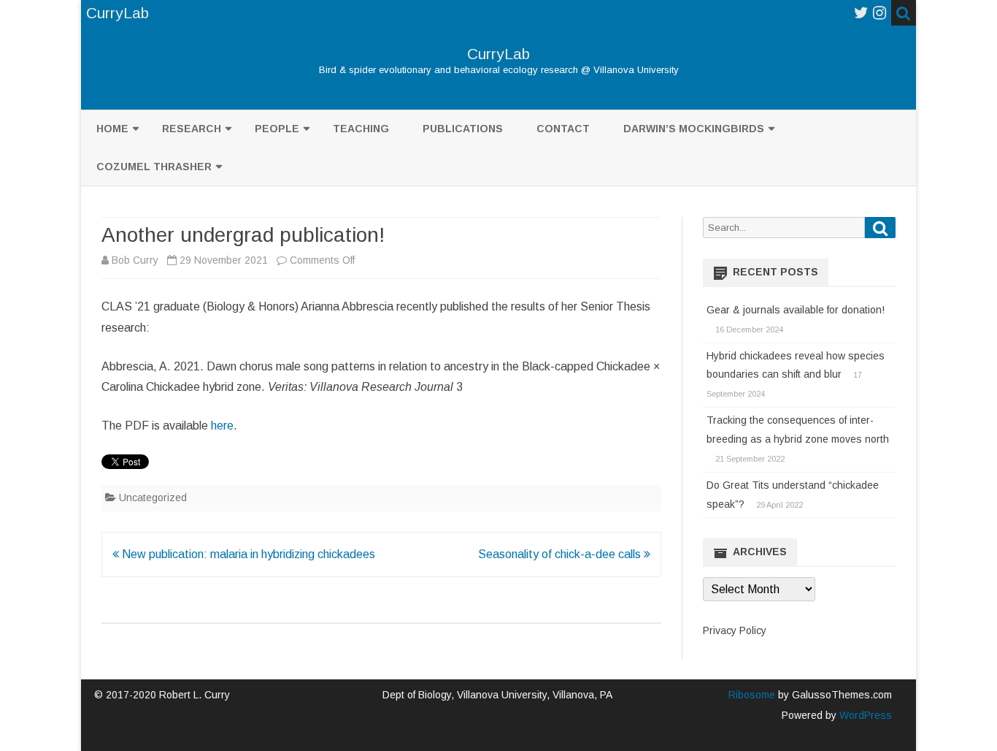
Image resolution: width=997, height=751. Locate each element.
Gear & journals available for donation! (796, 310)
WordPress (864, 715)
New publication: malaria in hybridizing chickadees (247, 554)
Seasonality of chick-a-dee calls (561, 554)
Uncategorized (153, 497)
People (277, 128)
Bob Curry (135, 260)
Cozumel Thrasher (154, 166)
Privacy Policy (734, 630)
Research (191, 128)
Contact (563, 128)
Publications (463, 128)
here (222, 425)
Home (112, 128)
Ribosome (751, 695)
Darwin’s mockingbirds (693, 128)
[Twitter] (861, 12)
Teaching (361, 128)
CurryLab (498, 53)
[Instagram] (879, 12)
